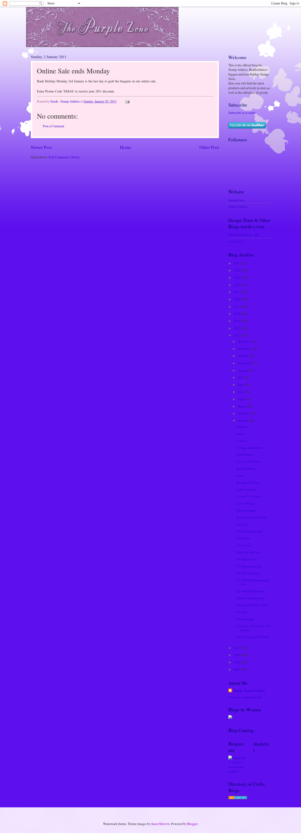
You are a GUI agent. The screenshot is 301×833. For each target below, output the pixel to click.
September (245, 363)
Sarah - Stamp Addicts (249, 691)
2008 (237, 662)
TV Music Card (246, 559)
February (244, 413)
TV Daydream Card (249, 566)
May (241, 391)
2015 (237, 306)
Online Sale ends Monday (253, 637)
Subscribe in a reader (242, 112)
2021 (237, 263)
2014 (237, 313)
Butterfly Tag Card (248, 552)
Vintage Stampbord (249, 447)
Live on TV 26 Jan (248, 496)
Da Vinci (242, 524)
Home (125, 147)
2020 (237, 270)
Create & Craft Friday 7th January (253, 628)
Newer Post (41, 147)
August (243, 370)
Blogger (192, 823)
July (241, 377)
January (243, 420)
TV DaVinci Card (247, 573)
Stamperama (236, 200)
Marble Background (249, 531)
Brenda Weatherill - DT (243, 234)
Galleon (241, 427)
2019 (237, 277)
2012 (237, 328)
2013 (237, 321)
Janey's (240, 433)
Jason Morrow (160, 823)
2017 (237, 292)
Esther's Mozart (246, 489)
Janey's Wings (245, 503)
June (241, 384)
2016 (237, 299)
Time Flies (243, 538)
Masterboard (244, 454)
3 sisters (241, 440)
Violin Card (244, 545)
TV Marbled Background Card (252, 582)
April (241, 399)
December (245, 341)
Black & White (246, 468)
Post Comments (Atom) (64, 157)
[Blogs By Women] (230, 717)
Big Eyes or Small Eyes (251, 517)
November (245, 348)
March (242, 406)
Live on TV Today (248, 461)
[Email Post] (127, 101)
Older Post (209, 147)
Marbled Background (250, 598)
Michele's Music (246, 510)
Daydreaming (245, 619)
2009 (237, 655)
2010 (237, 647)
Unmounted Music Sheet (252, 605)
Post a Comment (53, 126)
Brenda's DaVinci (247, 482)
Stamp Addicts (238, 206)
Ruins (240, 475)
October (243, 355)
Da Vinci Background (250, 591)
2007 (237, 669)
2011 (237, 335)
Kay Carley (235, 241)
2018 (237, 285)
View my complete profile (245, 697)
